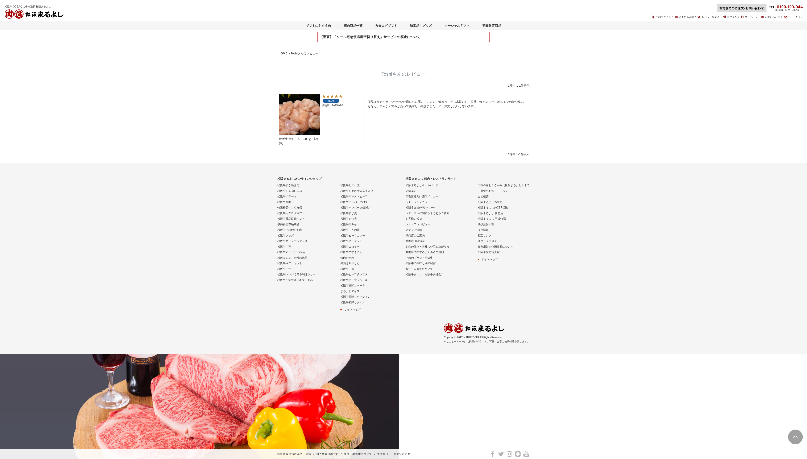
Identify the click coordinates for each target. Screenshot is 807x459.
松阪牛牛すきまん (351, 252)
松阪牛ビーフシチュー (354, 241)
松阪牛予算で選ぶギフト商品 (295, 280)
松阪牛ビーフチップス (354, 274)
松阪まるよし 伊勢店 (490, 213)
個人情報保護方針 (327, 454)
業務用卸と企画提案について (495, 246)
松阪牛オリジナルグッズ (292, 241)
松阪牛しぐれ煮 (350, 185)
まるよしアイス (350, 291)
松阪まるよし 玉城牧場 (492, 218)
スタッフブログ (487, 241)
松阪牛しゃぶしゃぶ (289, 191)
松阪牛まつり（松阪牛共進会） (425, 274)
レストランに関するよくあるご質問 (427, 213)
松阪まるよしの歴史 (490, 202)
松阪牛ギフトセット (289, 263)
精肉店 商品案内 (416, 241)
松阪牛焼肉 (284, 202)
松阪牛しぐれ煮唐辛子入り (356, 191)
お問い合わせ (772, 17)
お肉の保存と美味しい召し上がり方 (427, 246)
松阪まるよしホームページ (422, 185)
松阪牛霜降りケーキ (352, 285)
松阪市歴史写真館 (489, 252)
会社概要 (483, 196)
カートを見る (795, 17)
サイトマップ (352, 309)
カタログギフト (386, 25)
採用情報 (483, 229)
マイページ (751, 17)
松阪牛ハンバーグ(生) (353, 202)
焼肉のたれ (347, 257)
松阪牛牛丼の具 (350, 229)
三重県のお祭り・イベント (494, 191)
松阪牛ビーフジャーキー (355, 280)
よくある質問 (686, 17)
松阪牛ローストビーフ (354, 196)
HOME (282, 53)
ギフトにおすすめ (318, 25)
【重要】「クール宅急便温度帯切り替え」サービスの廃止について (370, 37)
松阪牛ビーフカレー (352, 235)
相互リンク (484, 235)
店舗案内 (411, 191)
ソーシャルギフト (457, 25)
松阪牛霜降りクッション (355, 296)
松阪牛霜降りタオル (352, 302)
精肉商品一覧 (353, 25)
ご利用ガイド (663, 17)
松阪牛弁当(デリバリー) (420, 207)
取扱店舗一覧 (486, 224)
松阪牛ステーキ (287, 196)
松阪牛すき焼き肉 (288, 185)
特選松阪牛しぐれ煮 (289, 207)
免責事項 (383, 454)
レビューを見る (711, 17)
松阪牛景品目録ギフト (291, 218)
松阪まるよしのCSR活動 (493, 207)
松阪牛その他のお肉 (289, 229)
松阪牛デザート (287, 268)
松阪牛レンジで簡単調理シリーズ (297, 274)
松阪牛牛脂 (347, 268)
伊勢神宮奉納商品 (288, 224)
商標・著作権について (358, 454)
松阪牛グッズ (285, 235)
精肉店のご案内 (415, 235)
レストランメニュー (418, 202)
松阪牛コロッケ (350, 246)
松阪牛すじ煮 (348, 213)
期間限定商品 (491, 25)
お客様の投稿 (414, 218)
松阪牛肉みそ (348, 224)
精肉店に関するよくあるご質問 (425, 252)
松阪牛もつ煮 (348, 218)
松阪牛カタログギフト (291, 213)
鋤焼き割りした (350, 263)
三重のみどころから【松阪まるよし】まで (504, 185)
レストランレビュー (418, 224)
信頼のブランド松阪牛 (419, 257)
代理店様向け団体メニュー (422, 196)
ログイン (732, 17)
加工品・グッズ (421, 25)
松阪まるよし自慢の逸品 (292, 257)
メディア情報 (414, 229)
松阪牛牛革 (284, 246)
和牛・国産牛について (419, 268)
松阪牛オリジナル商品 (291, 252)
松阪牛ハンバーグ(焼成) (354, 207)
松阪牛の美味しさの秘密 (421, 263)
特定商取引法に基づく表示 (294, 454)
